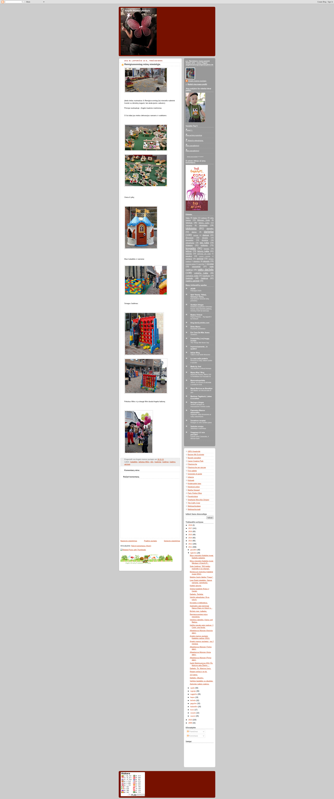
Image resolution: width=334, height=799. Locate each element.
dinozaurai (189, 238)
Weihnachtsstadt (194, 509)
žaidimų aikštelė (192, 281)
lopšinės (189, 254)
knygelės (191, 248)
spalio (192, 688)
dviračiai (205, 240)
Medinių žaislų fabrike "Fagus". (201, 577)
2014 (190, 538)
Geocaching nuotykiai (194, 135)
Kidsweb (191, 480)
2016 (190, 531)
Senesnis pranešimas (172, 541)
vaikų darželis (206, 269)
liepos (192, 697)
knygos (206, 249)
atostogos (203, 225)
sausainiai (196, 266)
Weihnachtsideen (194, 506)
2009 (190, 723)
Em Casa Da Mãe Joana (199, 333)
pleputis (206, 261)
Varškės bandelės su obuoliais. (201, 681)
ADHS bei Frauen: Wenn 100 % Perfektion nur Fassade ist (200, 376)
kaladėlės (134, 462)
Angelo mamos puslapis (137, 10)
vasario (193, 713)
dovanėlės (189, 240)
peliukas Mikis (144, 462)
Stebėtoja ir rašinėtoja (198, 428)
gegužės (193, 703)
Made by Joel (195, 367)
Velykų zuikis (204, 223)
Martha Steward (194, 490)
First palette (192, 471)
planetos (196, 261)
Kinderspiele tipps (194, 484)
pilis (151, 462)
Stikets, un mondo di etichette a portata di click (200, 384)
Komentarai (193, 736)
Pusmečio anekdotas (197, 329)
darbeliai (209, 231)
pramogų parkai (191, 264)
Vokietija (189, 225)
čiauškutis (206, 276)
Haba (188, 218)
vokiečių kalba (201, 273)
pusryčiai (201, 264)
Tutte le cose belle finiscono (200, 355)
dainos (194, 232)
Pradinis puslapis (150, 541)
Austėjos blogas (197, 305)
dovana (205, 238)
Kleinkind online (194, 487)
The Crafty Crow (194, 503)
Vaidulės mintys (196, 426)
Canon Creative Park (195, 461)
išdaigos (189, 245)
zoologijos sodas (192, 276)
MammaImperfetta (197, 380)
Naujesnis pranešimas (128, 541)
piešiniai (200, 259)
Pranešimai (193, 732)
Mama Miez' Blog (197, 373)
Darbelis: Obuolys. (197, 678)
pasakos (189, 256)
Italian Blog (195, 353)
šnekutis (189, 278)
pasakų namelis (204, 256)
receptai (210, 264)
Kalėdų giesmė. (196, 586)
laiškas (189, 251)
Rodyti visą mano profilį (197, 84)
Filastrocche (192, 464)
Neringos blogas (197, 402)
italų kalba (204, 243)
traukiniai (157, 462)
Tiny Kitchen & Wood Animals (200, 368)
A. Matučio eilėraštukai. (195, 141)
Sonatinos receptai (198, 421)
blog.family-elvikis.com (199, 323)
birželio (193, 700)
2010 (190, 720)
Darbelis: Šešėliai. (197, 594)
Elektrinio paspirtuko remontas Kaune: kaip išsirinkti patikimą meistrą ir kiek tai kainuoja (201, 309)
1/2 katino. (194, 675)
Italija (195, 218)
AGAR (192, 289)
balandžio (194, 707)
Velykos (189, 223)
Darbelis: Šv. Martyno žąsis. (200, 668)
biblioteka (191, 228)
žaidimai (165, 462)
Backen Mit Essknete (196, 455)
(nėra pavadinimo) (192, 146)
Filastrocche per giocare (197, 467)
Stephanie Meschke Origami (198, 500)
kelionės (204, 245)
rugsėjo (193, 691)
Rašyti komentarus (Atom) (141, 546)
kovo (192, 710)
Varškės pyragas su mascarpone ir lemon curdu (200, 405)
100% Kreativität (194, 451)
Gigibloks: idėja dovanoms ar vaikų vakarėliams (200, 416)
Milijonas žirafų (203, 220)
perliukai (189, 259)
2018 (190, 525)
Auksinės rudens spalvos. (199, 684)
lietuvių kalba (203, 251)
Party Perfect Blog (195, 493)
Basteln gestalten (194, 458)
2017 (190, 528)
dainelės (210, 229)
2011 (190, 547)
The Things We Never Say (199, 343)
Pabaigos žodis (195, 291)
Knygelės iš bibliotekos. (199, 603)
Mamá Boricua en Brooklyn (201, 388)
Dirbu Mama (195, 327)
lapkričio (193, 553)
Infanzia (191, 477)
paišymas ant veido (204, 254)
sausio (193, 716)
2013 (190, 541)
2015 (190, 535)
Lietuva (204, 218)
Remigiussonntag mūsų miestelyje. (142, 64)
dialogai (205, 235)
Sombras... (194, 335)
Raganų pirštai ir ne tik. (198, 672)
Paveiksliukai (193, 496)
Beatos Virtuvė (196, 315)
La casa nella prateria (199, 359)
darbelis (195, 235)
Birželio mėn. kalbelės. (198, 611)
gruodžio (193, 550)
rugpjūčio (194, 694)
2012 (190, 544)
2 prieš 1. (189, 130)
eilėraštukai (190, 243)
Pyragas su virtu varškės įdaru (201, 423)
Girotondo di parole (195, 474)
